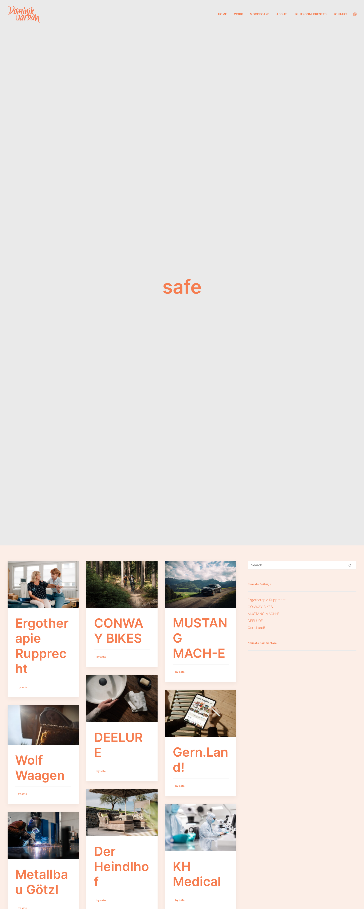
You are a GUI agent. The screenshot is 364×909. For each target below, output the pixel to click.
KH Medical (197, 874)
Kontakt (340, 14)
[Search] (302, 565)
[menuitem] (222, 14)
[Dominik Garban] (24, 14)
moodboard (259, 14)
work (238, 14)
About (281, 14)
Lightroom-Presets (310, 14)
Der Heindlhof (121, 866)
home (222, 14)
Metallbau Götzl (41, 882)
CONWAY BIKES (118, 630)
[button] (354, 14)
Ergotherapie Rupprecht (42, 645)
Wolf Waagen (40, 767)
